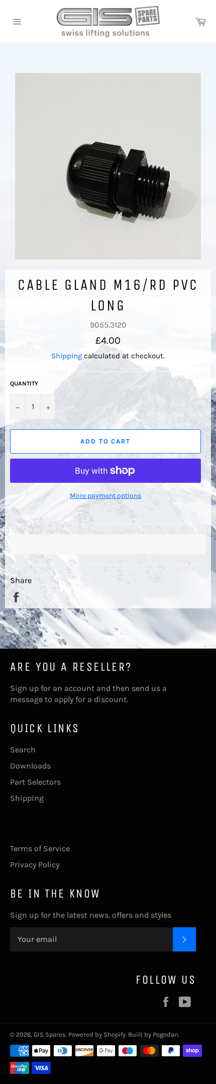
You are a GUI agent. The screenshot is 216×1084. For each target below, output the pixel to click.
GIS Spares (50, 1034)
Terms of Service (40, 848)
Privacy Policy (34, 864)
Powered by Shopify (97, 1034)
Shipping (66, 355)
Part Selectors (35, 782)
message (26, 699)
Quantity (24, 383)
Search (23, 749)
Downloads (30, 766)
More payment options (105, 495)
